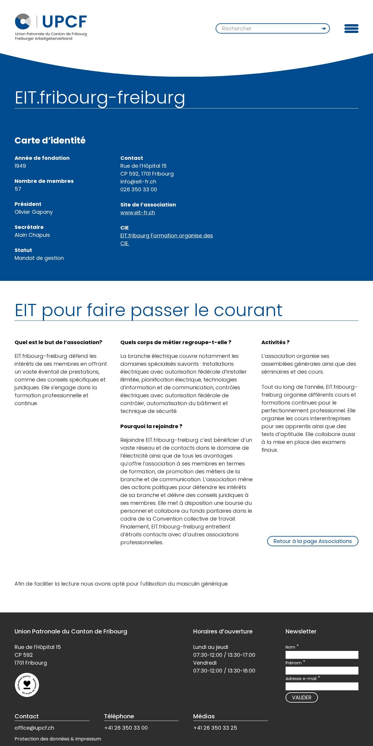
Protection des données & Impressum (58, 739)
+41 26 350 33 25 (215, 727)
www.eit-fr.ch (137, 212)
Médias (204, 716)
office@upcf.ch (34, 727)
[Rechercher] (324, 28)
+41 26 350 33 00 (126, 727)
